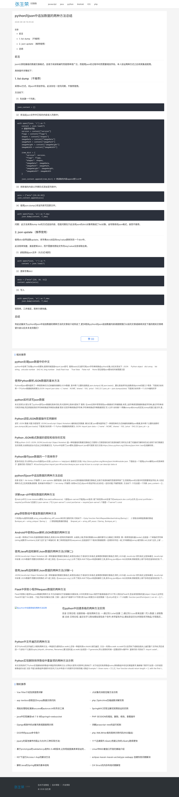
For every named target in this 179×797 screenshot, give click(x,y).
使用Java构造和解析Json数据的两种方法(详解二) (44, 551)
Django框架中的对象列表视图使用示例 (35, 724)
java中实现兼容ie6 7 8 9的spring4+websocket (39, 716)
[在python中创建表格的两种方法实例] (37, 620)
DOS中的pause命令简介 (28, 732)
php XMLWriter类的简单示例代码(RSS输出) (112, 732)
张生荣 (48, 789)
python (70, 4)
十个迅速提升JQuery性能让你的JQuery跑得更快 (115, 741)
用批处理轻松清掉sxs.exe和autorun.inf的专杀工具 (40, 708)
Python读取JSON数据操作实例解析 (36, 418)
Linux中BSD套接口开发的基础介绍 (108, 749)
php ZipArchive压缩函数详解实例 (108, 700)
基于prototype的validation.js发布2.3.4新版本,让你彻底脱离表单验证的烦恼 (51, 749)
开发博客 (66, 785)
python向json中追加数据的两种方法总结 (39, 475)
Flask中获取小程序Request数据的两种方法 (40, 589)
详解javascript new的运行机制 (106, 724)
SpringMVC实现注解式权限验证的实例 (110, 708)
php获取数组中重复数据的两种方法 (35, 513)
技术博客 (55, 785)
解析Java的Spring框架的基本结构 (33, 765)
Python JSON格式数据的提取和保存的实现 (40, 437)
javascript (52, 4)
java (62, 4)
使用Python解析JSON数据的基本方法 (37, 380)
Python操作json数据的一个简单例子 (36, 456)
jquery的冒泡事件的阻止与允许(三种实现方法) (38, 741)
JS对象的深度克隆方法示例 (105, 692)
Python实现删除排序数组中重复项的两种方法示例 (44, 660)
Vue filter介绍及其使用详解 (30, 692)
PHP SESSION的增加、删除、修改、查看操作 (113, 716)
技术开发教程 (43, 785)
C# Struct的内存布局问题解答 (106, 765)
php (96, 4)
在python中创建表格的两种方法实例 (83, 608)
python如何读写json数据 (29, 399)
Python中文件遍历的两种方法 (32, 641)
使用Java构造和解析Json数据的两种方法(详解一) (44, 570)
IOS (89, 4)
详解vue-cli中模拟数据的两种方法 (35, 494)
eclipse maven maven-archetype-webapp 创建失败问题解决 (121, 757)
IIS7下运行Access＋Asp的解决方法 (33, 757)
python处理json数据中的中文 (32, 361)
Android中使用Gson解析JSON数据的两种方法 (42, 532)
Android (80, 4)
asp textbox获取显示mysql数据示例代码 (36, 700)
